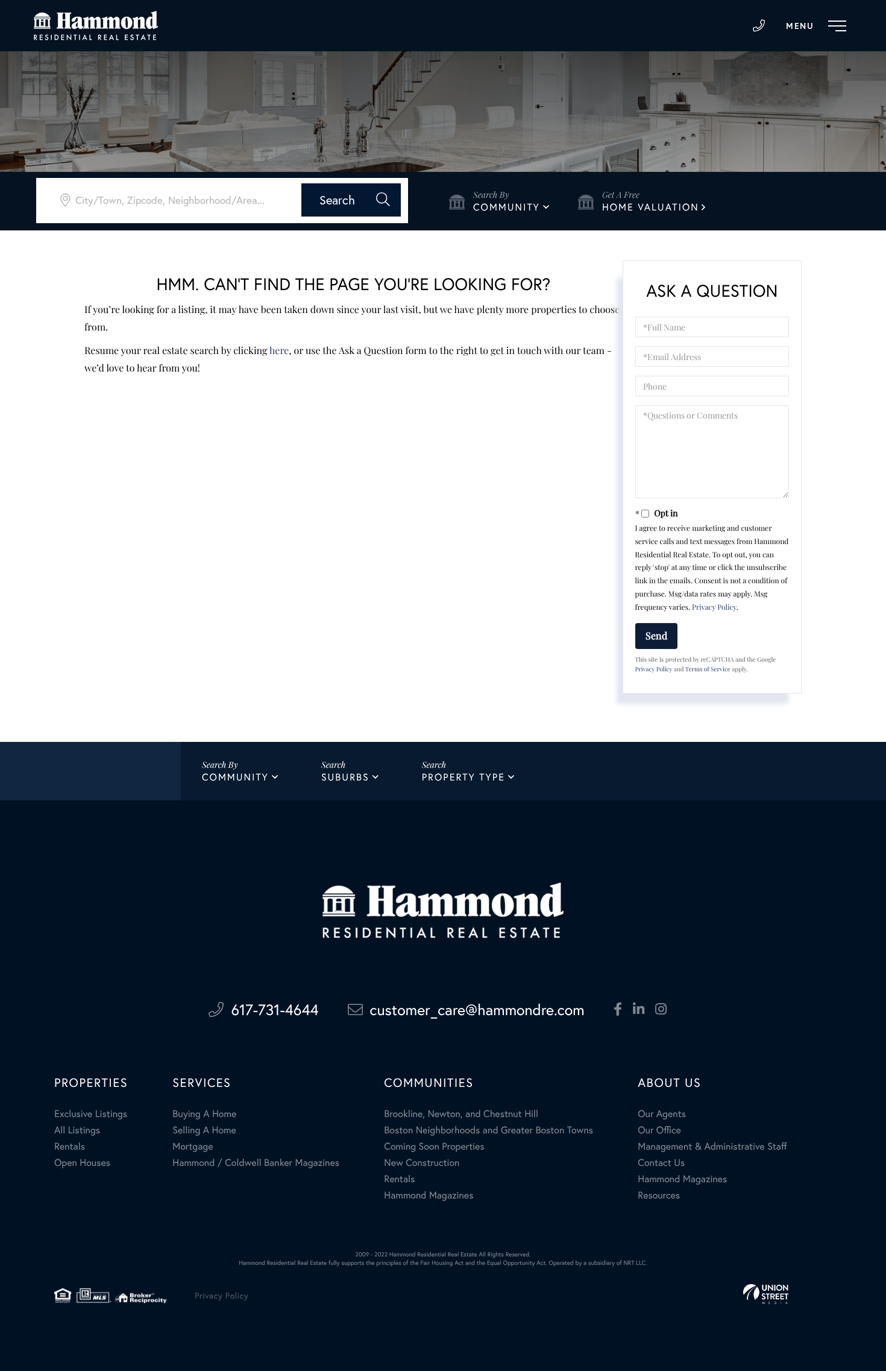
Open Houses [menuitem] (82, 1162)
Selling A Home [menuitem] (204, 1130)
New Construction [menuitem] (421, 1162)
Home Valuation (650, 207)
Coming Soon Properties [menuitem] (434, 1146)
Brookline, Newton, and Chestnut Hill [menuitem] (461, 1113)
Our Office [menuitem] (659, 1130)
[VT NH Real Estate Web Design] (766, 1294)
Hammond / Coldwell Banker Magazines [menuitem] (255, 1162)
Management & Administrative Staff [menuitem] (712, 1146)
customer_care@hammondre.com (477, 1009)
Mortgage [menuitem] (192, 1146)
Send (656, 635)
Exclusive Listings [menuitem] (90, 1113)
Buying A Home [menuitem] (204, 1113)
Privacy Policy (714, 607)
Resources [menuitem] (659, 1195)
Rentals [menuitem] (69, 1146)
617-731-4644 (759, 26)
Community (506, 207)
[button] (351, 200)
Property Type (463, 777)
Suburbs (345, 777)
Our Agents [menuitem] (662, 1113)
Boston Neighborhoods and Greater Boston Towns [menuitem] (488, 1130)
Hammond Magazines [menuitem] (428, 1195)
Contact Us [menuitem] (661, 1162)
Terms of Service (707, 669)
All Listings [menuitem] (77, 1130)
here (279, 350)
